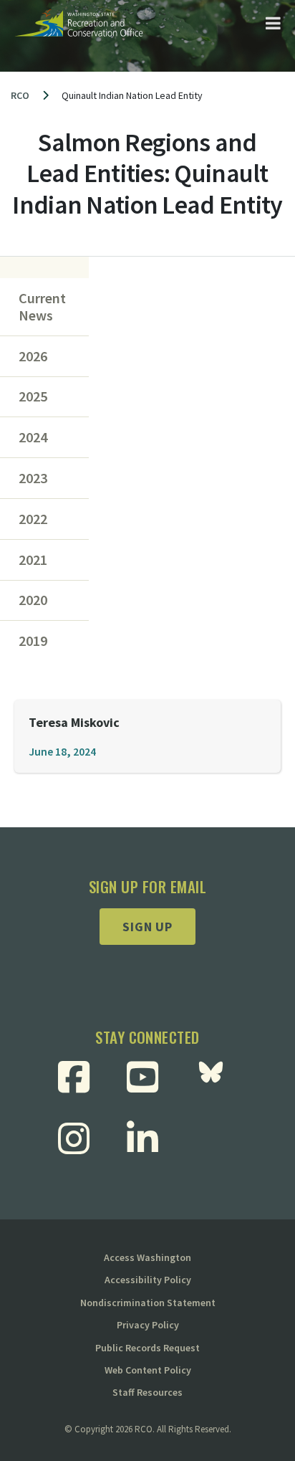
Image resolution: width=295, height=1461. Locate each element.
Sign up (147, 926)
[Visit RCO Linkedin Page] (148, 1138)
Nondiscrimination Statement (148, 1302)
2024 (33, 437)
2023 (33, 478)
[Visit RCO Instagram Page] (79, 1138)
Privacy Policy (148, 1324)
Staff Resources (147, 1392)
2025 (33, 396)
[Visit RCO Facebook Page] (79, 1077)
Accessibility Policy (148, 1279)
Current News (42, 307)
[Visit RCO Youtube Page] (148, 1077)
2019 (33, 641)
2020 (33, 600)
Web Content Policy (148, 1370)
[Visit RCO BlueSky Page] (216, 1077)
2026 (33, 356)
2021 (33, 560)
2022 (33, 519)
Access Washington (147, 1257)
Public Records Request (147, 1347)
